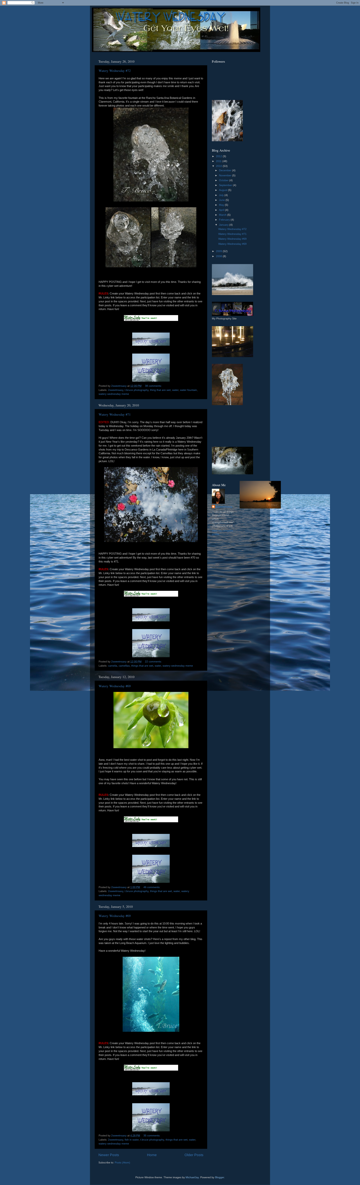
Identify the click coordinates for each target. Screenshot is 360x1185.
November (225, 175)
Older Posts (193, 1155)
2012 (219, 156)
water (175, 390)
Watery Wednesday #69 (115, 686)
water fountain (188, 390)
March (223, 214)
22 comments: (154, 661)
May (222, 205)
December (225, 170)
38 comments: (154, 385)
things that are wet (142, 665)
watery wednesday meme (114, 394)
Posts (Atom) (122, 1162)
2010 (219, 166)
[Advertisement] (229, 426)
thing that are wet (160, 390)
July (221, 195)
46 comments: (152, 887)
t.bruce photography (136, 390)
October (224, 180)
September (226, 185)
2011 (219, 161)
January (224, 224)
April (222, 210)
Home (152, 1155)
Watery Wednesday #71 (115, 414)
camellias (124, 665)
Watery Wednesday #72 (115, 70)
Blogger (219, 1177)
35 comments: (152, 1135)
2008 (219, 256)
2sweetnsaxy (115, 390)
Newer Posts (108, 1155)
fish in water (132, 1139)
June (222, 200)
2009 (219, 251)
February (225, 219)
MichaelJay (192, 1177)
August (223, 190)
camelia (112, 665)
